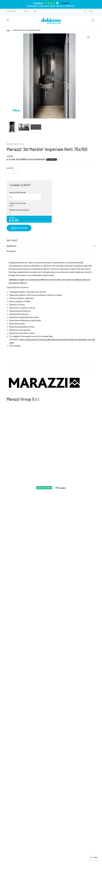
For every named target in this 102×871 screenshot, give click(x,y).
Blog (26, 11)
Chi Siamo (11, 11)
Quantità (10, 168)
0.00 (11, 206)
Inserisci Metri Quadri (17, 192)
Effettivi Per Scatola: (17, 203)
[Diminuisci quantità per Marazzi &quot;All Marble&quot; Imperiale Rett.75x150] (9, 173)
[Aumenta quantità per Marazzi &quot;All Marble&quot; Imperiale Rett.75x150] (18, 173)
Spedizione (11, 246)
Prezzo (12, 217)
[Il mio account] (34, 11)
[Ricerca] (93, 20)
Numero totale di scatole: (19, 210)
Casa (8, 30)
